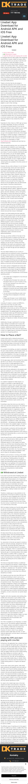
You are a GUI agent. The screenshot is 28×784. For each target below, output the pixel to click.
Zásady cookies (14, 782)
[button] (26, 764)
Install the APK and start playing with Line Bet (15, 56)
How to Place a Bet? (8, 52)
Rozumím (14, 775)
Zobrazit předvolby (14, 779)
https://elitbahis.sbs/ (6, 141)
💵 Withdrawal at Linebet (9, 54)
